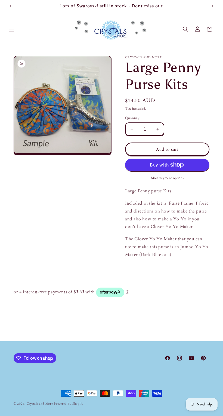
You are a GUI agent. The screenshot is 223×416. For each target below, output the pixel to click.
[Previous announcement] (11, 6)
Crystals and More (40, 404)
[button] (11, 29)
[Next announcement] (212, 6)
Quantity (132, 118)
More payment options (167, 178)
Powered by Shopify (68, 404)
